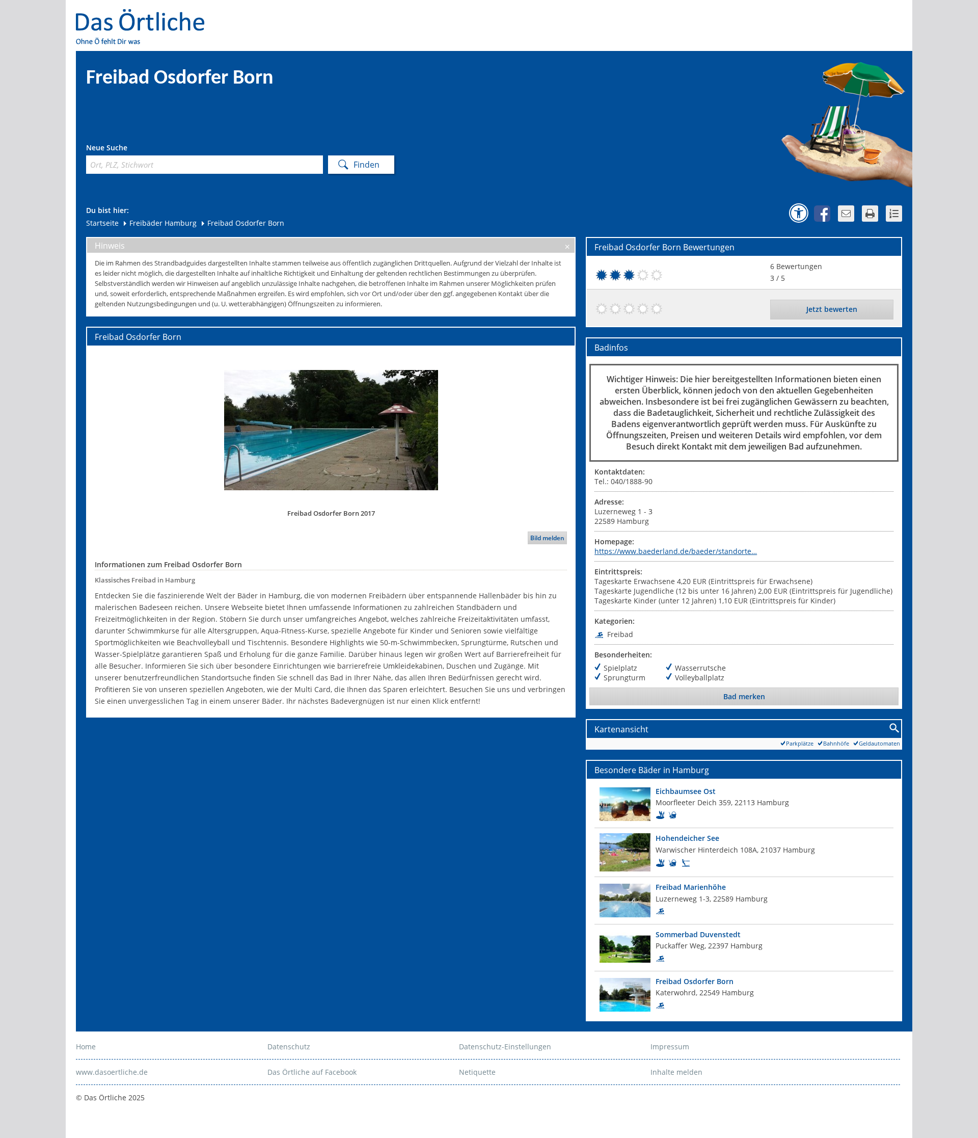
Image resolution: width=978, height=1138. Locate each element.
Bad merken (744, 696)
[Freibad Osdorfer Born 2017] (331, 429)
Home (86, 1046)
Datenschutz (288, 1046)
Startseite (102, 223)
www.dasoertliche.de (112, 1072)
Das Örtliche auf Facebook (312, 1072)
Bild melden (547, 538)
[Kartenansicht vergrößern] (894, 728)
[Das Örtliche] (144, 15)
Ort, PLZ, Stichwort (131, 149)
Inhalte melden (676, 1072)
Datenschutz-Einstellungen (505, 1046)
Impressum (669, 1046)
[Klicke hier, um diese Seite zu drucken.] (870, 213)
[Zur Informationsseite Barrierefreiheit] (798, 213)
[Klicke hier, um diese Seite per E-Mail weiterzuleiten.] (846, 213)
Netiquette (477, 1072)
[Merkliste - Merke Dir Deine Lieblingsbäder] (894, 213)
